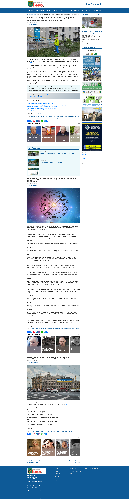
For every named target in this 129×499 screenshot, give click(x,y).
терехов (58, 118)
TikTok (40, 96)
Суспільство (63, 10)
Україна (41, 10)
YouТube (32, 96)
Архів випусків (98, 14)
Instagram (55, 95)
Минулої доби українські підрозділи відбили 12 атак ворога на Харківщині (47, 105)
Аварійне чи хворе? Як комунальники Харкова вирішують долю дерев (91, 36)
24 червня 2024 (35, 328)
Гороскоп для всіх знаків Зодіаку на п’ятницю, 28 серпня (42, 108)
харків (63, 118)
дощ (41, 431)
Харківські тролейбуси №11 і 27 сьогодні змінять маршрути (43, 106)
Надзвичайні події (73, 10)
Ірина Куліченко (34, 24)
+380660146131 (33, 477)
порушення (75, 116)
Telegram (49, 95)
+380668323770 (33, 487)
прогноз (46, 431)
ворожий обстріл (66, 116)
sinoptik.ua (97, 163)
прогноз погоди (54, 431)
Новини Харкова (33, 10)
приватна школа (50, 118)
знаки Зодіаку (76, 328)
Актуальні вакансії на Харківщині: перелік (52, 171)
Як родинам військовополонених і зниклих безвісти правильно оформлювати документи (91, 43)
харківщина (68, 431)
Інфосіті (67, 404)
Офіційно (84, 10)
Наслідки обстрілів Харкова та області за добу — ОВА (41, 103)
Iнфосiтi (29, 62)
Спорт (55, 475)
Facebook (42, 95)
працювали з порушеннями (35, 118)
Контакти (72, 475)
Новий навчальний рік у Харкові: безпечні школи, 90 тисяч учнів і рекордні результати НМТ (91, 40)
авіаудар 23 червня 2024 (38, 116)
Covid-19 (55, 10)
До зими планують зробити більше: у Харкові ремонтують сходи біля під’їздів (92, 31)
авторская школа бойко (53, 116)
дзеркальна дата (66, 328)
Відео (89, 10)
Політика (48, 10)
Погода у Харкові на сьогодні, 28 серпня (37, 110)
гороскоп (43, 328)
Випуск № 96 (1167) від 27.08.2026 (92, 80)
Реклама (72, 473)
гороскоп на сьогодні (53, 328)
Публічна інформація (75, 471)
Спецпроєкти (97, 10)
